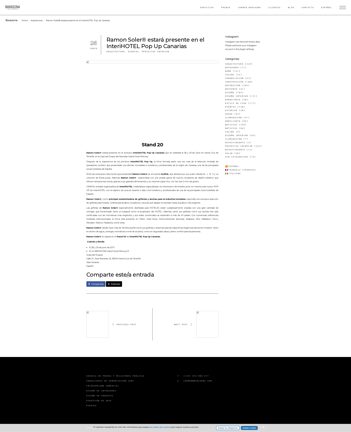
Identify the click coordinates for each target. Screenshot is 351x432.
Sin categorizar (236, 157)
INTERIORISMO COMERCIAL (102, 386)
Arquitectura (37, 20)
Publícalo (115, 284)
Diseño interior (236, 96)
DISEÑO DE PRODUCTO (99, 396)
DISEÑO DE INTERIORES (101, 391)
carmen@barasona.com (198, 381)
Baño (228, 71)
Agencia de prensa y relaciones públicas (115, 376)
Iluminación (233, 118)
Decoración (233, 85)
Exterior (231, 110)
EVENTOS (91, 405)
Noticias (231, 125)
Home (25, 20)
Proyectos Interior (156, 52)
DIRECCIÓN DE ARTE (99, 400)
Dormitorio (233, 100)
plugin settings (247, 49)
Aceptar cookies (249, 428)
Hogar (229, 114)
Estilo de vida (236, 103)
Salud (229, 153)
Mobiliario (233, 121)
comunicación (234, 78)
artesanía (232, 68)
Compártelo (97, 284)
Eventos (133, 52)
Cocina (229, 75)
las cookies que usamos (160, 427)
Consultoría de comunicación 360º (110, 381)
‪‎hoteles (105, 203)
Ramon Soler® (93, 153)
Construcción (234, 82)
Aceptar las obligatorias (228, 428)
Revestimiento (235, 143)
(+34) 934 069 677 (196, 376)
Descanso (231, 89)
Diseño (229, 93)
